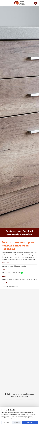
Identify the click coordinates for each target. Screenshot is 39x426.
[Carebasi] (19, 3)
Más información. (29, 417)
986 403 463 (6, 273)
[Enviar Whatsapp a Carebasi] (21, 273)
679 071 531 (16, 273)
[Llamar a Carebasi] (35, 3)
